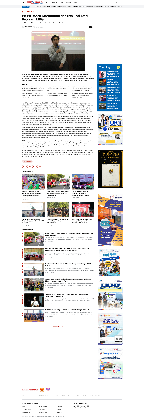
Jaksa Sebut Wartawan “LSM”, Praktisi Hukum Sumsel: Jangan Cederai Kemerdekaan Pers (82, 95)
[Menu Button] (23, 2)
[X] (26, 166)
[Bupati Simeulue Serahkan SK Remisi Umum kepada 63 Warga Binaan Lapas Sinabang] (102, 98)
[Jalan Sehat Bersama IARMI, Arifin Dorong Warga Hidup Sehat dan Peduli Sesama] (58, 181)
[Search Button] (120, 2)
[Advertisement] (109, 36)
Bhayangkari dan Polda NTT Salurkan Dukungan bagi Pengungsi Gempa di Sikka (81, 193)
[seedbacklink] (42, 389)
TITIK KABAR (59, 406)
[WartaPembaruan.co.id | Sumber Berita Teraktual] (35, 2)
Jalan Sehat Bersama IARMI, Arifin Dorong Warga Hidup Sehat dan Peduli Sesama (36, 6)
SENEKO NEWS (26, 412)
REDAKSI (24, 396)
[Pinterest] (33, 166)
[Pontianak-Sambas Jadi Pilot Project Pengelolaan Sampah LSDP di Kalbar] (33, 209)
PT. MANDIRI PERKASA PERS (48, 416)
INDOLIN (58, 409)
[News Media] (48, 389)
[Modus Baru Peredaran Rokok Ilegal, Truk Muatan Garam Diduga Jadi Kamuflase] (102, 82)
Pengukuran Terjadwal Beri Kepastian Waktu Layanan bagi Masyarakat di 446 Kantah (113, 74)
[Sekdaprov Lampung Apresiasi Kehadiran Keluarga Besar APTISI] (34, 315)
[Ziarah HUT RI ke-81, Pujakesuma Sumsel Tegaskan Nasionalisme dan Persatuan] (58, 209)
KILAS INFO (25, 406)
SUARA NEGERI (43, 406)
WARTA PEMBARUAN (34, 416)
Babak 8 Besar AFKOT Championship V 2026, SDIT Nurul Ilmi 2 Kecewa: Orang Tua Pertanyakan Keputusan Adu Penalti (33, 88)
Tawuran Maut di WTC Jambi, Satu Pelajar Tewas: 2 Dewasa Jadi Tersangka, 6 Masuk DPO (113, 90)
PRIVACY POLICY (95, 396)
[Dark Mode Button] (116, 2)
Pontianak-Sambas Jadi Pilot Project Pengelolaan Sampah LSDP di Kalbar (57, 94)
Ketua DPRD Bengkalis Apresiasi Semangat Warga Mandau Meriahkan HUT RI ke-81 (32, 95)
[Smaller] (87, 27)
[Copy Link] (40, 166)
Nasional (23, 312)
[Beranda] (23, 12)
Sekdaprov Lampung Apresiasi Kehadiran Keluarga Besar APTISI (68, 310)
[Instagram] (78, 406)
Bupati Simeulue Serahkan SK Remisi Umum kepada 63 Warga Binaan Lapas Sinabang (113, 98)
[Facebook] (23, 166)
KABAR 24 (59, 412)
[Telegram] (30, 166)
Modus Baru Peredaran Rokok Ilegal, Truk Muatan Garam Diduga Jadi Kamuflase (112, 82)
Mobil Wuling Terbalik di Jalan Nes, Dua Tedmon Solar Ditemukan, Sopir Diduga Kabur (113, 106)
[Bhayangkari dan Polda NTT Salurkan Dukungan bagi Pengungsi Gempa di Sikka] (83, 181)
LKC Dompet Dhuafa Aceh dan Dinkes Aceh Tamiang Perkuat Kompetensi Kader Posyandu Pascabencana (90, 6)
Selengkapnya (57, 326)
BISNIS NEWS (43, 412)
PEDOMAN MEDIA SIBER (63, 396)
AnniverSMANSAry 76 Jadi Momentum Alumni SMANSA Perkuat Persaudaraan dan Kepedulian (31, 194)
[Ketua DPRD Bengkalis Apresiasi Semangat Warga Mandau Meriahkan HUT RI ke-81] (83, 209)
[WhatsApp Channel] (88, 406)
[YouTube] (84, 406)
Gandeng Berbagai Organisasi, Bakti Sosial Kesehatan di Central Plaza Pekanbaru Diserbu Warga (68, 280)
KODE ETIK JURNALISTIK (80, 396)
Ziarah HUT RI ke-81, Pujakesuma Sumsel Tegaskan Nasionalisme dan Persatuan (57, 221)
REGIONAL (23, 281)
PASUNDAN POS (43, 409)
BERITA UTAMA (27, 161)
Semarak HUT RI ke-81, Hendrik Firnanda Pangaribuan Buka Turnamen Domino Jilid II (58, 88)
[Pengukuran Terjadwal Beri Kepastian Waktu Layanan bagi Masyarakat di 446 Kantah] (102, 74)
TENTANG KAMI (43, 396)
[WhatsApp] (36, 166)
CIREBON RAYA (26, 409)
